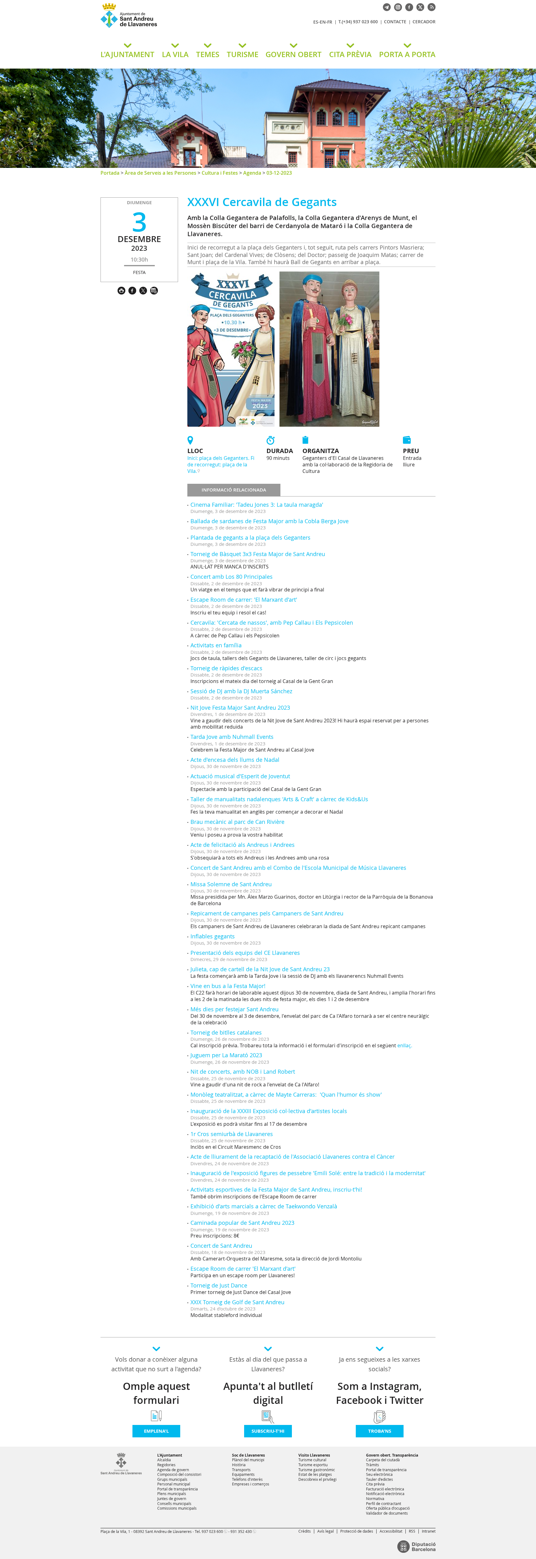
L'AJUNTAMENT (127, 54)
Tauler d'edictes (379, 1479)
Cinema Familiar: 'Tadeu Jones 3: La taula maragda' (256, 504)
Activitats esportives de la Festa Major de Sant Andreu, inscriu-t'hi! (276, 1189)
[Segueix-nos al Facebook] (407, 6)
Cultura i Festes (220, 172)
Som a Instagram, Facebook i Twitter (380, 1393)
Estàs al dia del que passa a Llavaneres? (268, 1364)
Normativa (375, 1498)
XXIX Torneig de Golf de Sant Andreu (237, 1302)
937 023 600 (212, 1531)
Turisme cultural (312, 1459)
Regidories (166, 1464)
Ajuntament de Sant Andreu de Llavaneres (173, 27)
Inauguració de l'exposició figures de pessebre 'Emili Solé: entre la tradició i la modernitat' (308, 1173)
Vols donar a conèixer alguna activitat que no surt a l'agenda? (156, 1364)
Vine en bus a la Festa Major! (228, 986)
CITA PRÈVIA (350, 54)
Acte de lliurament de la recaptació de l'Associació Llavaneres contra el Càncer (292, 1156)
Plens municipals (171, 1493)
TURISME (242, 54)
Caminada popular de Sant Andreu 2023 (242, 1222)
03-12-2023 (279, 172)
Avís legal (325, 1531)
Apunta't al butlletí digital (268, 1393)
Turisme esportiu (313, 1464)
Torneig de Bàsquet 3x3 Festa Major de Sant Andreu (257, 554)
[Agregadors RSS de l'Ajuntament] (430, 6)
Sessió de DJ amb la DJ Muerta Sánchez (241, 691)
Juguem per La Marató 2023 (226, 1055)
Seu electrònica (379, 1474)
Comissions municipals (177, 1508)
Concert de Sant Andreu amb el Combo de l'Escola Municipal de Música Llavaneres (298, 867)
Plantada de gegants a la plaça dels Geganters (250, 537)
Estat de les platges (315, 1474)
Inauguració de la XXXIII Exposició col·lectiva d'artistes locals (268, 1111)
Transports (241, 1469)
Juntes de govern (171, 1498)
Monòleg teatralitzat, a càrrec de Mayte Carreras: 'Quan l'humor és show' (286, 1094)
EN (323, 22)
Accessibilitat (391, 1531)
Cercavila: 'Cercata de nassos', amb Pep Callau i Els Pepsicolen (271, 622)
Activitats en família (216, 645)
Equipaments (243, 1474)
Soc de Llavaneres (248, 1455)
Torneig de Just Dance (218, 1285)
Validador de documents (387, 1513)
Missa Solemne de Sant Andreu (231, 884)
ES (315, 22)
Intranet (429, 1531)
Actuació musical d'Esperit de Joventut (240, 776)
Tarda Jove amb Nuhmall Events (232, 736)
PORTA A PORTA (407, 54)
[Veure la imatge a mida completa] (231, 348)
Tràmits (372, 1464)
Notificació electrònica (385, 1493)
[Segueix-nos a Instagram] (396, 6)
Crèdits (304, 1531)
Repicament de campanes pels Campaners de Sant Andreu (266, 913)
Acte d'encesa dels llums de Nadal (234, 759)
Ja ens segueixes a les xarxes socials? (379, 1364)
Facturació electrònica (385, 1488)
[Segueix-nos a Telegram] (385, 6)
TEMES (207, 54)
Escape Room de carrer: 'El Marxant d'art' (243, 599)
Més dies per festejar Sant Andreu (234, 1009)
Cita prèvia (375, 1483)
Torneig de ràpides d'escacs (226, 668)
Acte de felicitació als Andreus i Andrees (242, 844)
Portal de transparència (177, 1488)
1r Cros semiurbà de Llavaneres (231, 1134)
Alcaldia (164, 1459)
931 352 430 (241, 1531)
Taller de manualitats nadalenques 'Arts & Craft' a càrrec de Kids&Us (279, 799)
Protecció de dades (356, 1531)
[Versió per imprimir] (123, 289)
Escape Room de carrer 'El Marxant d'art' (243, 1268)
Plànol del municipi (248, 1459)
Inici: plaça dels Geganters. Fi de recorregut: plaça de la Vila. (220, 464)
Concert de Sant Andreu (221, 1245)
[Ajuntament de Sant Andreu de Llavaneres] (121, 1473)
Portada (109, 172)
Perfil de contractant (383, 1503)
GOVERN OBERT (294, 54)
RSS (412, 1531)
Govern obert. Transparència (392, 1455)
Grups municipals (172, 1479)
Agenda (252, 172)
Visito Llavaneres (314, 1455)
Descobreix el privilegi (317, 1479)
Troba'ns (379, 1431)
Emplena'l (156, 1431)
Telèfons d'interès (247, 1479)
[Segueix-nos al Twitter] (418, 6)
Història (239, 1464)
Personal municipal (173, 1483)
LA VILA (175, 54)
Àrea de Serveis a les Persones (160, 172)
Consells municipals (174, 1503)
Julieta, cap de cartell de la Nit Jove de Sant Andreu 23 (260, 969)
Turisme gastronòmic (316, 1469)
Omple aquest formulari (156, 1393)
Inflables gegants (212, 936)
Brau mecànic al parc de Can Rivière (237, 821)
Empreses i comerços (250, 1483)
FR (329, 22)
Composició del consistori (179, 1474)
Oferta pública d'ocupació (388, 1508)
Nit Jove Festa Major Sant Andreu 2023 (240, 707)
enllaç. (404, 1045)
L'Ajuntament (169, 1455)
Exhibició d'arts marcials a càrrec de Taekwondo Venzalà (263, 1206)
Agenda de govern (173, 1469)
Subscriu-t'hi (268, 1431)
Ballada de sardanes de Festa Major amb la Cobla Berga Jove (269, 521)
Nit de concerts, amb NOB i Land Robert (242, 1071)
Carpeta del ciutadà (383, 1459)
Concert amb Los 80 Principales (231, 576)
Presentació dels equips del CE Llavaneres (245, 952)
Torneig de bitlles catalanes (226, 1032)
